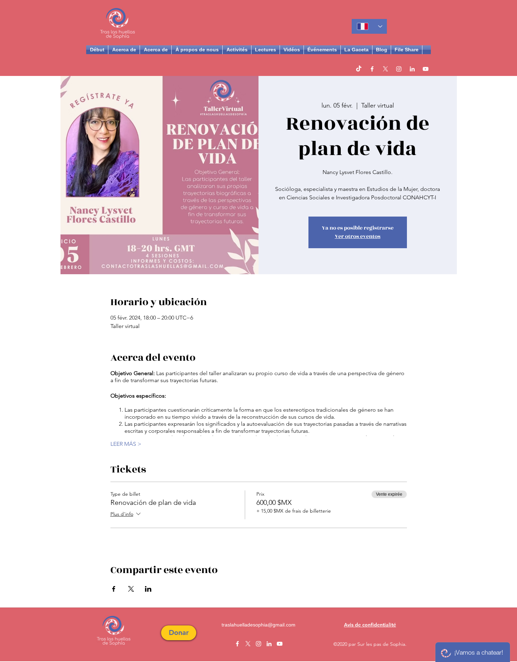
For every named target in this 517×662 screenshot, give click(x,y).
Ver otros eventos (358, 236)
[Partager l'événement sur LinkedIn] (148, 589)
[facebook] (372, 68)
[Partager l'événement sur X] (131, 589)
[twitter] (385, 68)
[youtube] (425, 68)
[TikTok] (358, 68)
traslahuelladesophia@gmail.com (258, 625)
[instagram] (398, 68)
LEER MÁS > (125, 444)
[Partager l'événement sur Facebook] (113, 589)
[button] (178, 632)
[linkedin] (412, 68)
